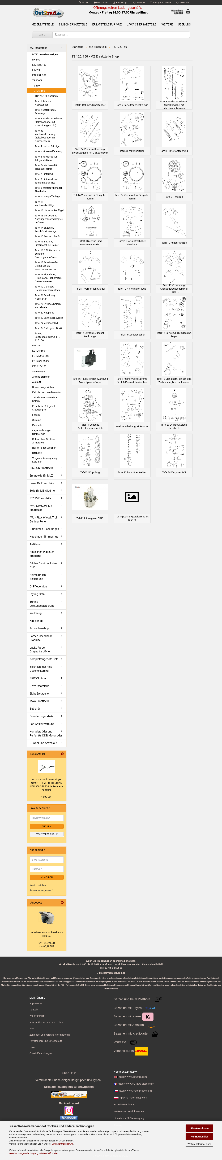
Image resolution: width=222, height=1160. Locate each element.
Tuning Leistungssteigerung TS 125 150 (47, 337)
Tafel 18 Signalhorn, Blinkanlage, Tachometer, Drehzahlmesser (48, 278)
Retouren (140, 2)
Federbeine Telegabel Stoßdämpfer (43, 408)
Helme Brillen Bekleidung (38, 577)
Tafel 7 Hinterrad (44, 174)
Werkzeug (36, 613)
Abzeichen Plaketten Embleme (42, 553)
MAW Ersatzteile (39, 701)
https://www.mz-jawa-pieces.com (136, 1083)
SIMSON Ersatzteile (73, 24)
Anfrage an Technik (161, 2)
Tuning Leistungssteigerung (42, 603)
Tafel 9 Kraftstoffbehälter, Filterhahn (48, 189)
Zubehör (35, 708)
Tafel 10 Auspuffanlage (47, 196)
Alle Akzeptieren (199, 1128)
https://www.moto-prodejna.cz (135, 1090)
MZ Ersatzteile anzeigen (45, 54)
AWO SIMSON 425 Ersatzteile (41, 508)
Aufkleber (35, 544)
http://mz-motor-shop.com (132, 1097)
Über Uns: (69, 1073)
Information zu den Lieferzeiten (46, 1022)
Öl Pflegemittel (39, 586)
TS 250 (36, 85)
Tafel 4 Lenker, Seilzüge (47, 146)
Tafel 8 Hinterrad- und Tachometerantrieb (46, 181)
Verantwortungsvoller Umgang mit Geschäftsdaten (33, 1153)
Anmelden (46, 877)
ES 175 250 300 (40, 356)
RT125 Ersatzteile (40, 498)
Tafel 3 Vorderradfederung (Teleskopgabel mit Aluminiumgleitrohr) (49, 122)
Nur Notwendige (199, 1136)
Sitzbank (37, 453)
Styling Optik (37, 594)
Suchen (84, 2)
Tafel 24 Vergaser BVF (47, 323)
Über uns (184, 24)
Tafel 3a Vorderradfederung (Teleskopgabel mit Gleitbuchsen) (45, 135)
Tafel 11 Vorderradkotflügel (45, 203)
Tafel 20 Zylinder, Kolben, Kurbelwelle (48, 306)
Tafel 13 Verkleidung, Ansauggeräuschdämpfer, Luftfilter (49, 219)
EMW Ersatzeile (39, 693)
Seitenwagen (39, 371)
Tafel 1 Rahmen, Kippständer (43, 103)
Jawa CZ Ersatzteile (141, 24)
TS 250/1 (37, 80)
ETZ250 (36, 70)
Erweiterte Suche (47, 834)
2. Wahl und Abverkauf (43, 743)
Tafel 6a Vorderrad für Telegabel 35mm (46, 167)
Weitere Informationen (199, 1144)
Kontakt (33, 1009)
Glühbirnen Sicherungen (44, 529)
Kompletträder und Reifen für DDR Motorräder (46, 733)
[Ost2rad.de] (47, 13)
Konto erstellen (38, 885)
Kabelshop (36, 620)
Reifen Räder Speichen (44, 447)
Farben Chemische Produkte (41, 638)
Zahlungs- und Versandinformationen (49, 1034)
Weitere (167, 24)
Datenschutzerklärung (62, 1143)
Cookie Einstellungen (40, 1053)
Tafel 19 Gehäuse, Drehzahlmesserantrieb (47, 288)
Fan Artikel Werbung (42, 724)
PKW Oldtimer (38, 678)
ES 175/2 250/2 (40, 361)
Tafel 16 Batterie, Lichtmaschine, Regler (46, 243)
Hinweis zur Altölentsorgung (129, 1118)
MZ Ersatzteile (43, 24)
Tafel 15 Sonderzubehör (47, 236)
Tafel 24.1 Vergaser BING (48, 328)
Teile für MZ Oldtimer (43, 490)
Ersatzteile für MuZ (107, 24)
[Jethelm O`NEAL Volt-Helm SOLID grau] (46, 917)
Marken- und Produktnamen (129, 1111)
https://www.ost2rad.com (133, 1076)
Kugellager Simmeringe (44, 536)
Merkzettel (183, 2)
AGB (31, 1028)
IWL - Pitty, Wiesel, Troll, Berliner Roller (44, 519)
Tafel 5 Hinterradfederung (48, 151)
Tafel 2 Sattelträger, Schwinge (45, 111)
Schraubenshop (39, 628)
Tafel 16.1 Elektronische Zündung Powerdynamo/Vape (47, 254)
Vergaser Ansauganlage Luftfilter (45, 460)
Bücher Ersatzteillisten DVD (43, 565)
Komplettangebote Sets (44, 659)
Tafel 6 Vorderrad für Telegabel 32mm (46, 158)
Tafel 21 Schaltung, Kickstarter (45, 297)
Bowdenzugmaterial (42, 716)
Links (32, 1047)
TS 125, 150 (38, 90)
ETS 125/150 (39, 366)
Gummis (36, 420)
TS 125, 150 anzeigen (46, 96)
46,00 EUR (46, 796)
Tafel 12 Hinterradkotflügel (49, 210)
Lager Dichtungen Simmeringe (41, 432)
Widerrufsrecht (37, 1015)
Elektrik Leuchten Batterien (46, 392)
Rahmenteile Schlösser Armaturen (44, 441)
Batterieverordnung (124, 1104)
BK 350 (36, 59)
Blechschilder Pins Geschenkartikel (41, 668)
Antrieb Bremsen (41, 376)
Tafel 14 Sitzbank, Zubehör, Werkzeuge (46, 229)
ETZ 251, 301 (39, 75)
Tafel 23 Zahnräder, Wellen (49, 317)
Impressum (35, 1003)
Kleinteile (37, 425)
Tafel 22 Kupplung (44, 312)
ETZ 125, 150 (39, 64)
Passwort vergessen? (41, 890)
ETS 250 (36, 345)
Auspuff (36, 382)
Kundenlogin (121, 2)
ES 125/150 (38, 350)
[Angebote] (62, 903)
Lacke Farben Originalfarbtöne (40, 649)
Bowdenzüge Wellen (43, 387)
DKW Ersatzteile (39, 686)
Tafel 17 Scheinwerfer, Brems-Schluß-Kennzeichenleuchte (46, 266)
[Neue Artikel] (62, 754)
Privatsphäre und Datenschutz (45, 1041)
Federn (36, 414)
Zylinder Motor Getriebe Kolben (44, 399)
